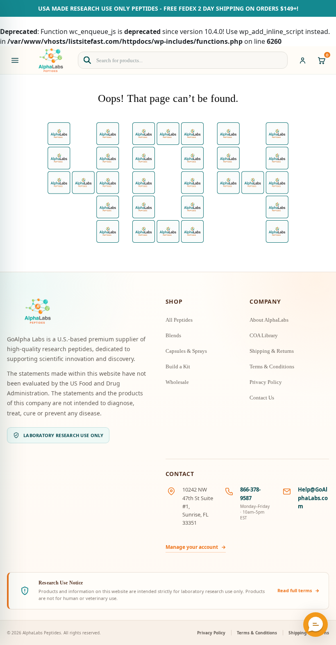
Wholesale (177, 382)
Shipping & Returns (272, 351)
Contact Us (262, 398)
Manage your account (196, 547)
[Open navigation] (15, 60)
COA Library (264, 335)
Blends (173, 335)
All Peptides (179, 320)
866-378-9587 (250, 493)
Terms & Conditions (272, 366)
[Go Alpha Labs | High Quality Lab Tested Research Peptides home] (51, 60)
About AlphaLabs (269, 320)
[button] (315, 624)
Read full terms (298, 590)
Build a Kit (178, 366)
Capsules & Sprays (186, 351)
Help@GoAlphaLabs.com (313, 498)
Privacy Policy (266, 382)
